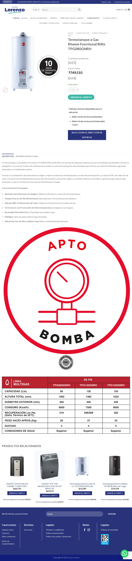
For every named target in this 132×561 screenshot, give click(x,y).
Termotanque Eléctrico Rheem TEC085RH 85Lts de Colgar (114, 485)
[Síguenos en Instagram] (88, 530)
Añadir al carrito (81, 97)
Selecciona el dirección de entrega (87, 134)
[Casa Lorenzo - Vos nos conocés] (15, 9)
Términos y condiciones (55, 530)
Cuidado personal (70, 23)
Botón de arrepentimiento (8, 542)
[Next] (130, 478)
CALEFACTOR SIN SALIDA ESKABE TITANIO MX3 (17, 485)
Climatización (93, 18)
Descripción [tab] (8, 156)
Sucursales (28, 530)
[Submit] (79, 10)
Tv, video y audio (109, 18)
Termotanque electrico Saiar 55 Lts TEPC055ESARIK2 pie (82, 485)
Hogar (24, 18)
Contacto (5, 533)
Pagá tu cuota (106, 2)
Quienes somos (8, 530)
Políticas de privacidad (54, 533)
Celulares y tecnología (49, 23)
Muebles (53, 18)
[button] (124, 553)
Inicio (70, 33)
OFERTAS (16, 18)
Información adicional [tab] (27, 156)
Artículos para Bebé (38, 18)
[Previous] (2, 478)
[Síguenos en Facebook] (84, 530)
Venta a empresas (8, 537)
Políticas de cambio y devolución (58, 537)
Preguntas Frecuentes (122, 2)
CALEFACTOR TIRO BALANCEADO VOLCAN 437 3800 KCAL (50, 486)
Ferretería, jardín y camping (71, 18)
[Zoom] (5, 90)
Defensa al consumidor (109, 530)
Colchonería (86, 23)
